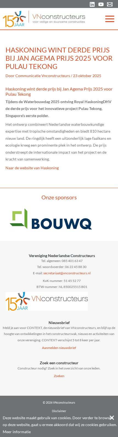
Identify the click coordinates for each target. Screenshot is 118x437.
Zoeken (59, 376)
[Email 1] (110, 4)
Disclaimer (59, 411)
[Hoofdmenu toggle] (110, 19)
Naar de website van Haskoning (32, 167)
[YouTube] (101, 4)
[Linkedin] (92, 4)
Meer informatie (17, 431)
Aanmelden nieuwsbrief (59, 348)
